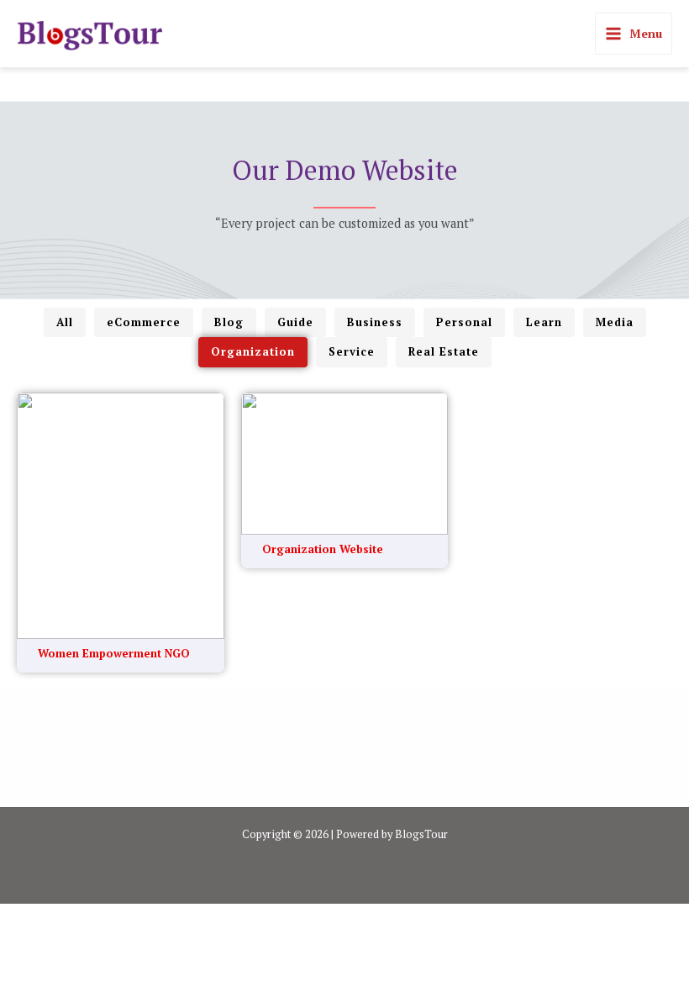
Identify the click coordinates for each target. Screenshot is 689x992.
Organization (253, 351)
